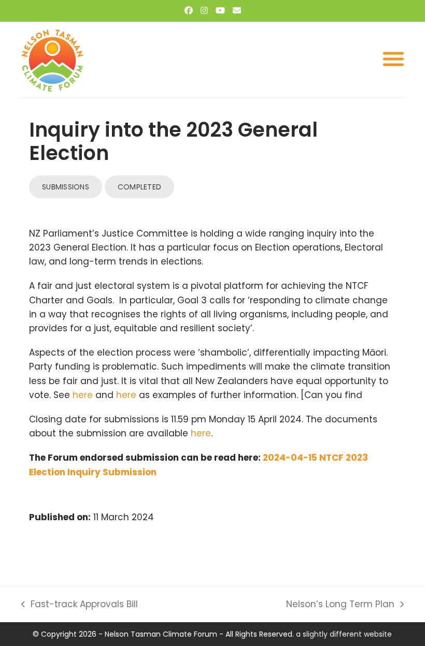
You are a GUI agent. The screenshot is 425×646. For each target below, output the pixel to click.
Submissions (65, 187)
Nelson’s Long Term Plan (340, 604)
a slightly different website (344, 634)
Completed (139, 187)
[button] (393, 59)
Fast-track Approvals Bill (79, 604)
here (83, 395)
